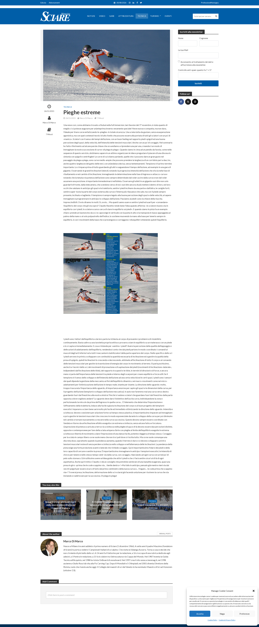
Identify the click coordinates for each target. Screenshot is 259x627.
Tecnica (142, 16)
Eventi (168, 16)
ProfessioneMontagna (210, 3)
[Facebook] (181, 102)
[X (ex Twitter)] (188, 102)
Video (102, 16)
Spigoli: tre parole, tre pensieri (152, 505)
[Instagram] (195, 102)
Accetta (199, 614)
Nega (222, 614)
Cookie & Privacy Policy (227, 620)
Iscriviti (198, 83)
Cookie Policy (212, 620)
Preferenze (244, 614)
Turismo (154, 16)
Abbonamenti (54, 3)
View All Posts (165, 533)
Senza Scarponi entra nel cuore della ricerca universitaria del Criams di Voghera (60, 504)
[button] (253, 590)
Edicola (43, 3)
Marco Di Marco (49, 122)
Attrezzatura (126, 16)
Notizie (91, 16)
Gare (111, 16)
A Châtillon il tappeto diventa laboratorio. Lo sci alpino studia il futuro (106, 504)
